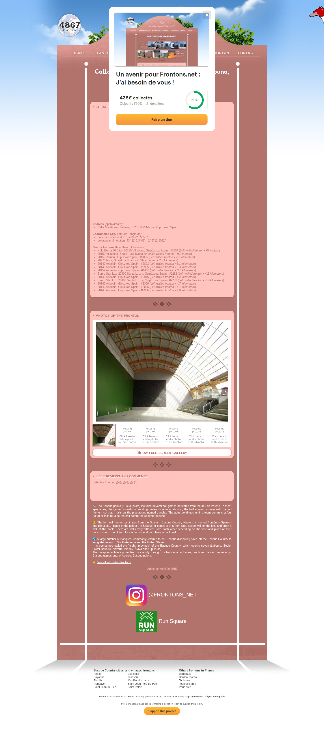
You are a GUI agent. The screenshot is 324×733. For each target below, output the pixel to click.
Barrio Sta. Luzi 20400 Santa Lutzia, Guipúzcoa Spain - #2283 (137, 280)
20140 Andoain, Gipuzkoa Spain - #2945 (123, 277)
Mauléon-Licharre (138, 680)
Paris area (185, 687)
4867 (69, 24)
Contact (246, 53)
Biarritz (98, 680)
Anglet (97, 673)
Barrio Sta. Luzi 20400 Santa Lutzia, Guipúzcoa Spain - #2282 (137, 273)
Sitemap (140, 696)
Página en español (215, 696)
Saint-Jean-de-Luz (105, 687)
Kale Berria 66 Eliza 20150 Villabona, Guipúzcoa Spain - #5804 (138, 250)
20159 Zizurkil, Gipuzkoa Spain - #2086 (123, 257)
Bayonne (99, 677)
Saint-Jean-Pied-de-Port (142, 683)
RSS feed (178, 696)
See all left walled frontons (114, 562)
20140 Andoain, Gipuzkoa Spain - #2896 (123, 287)
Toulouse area (187, 683)
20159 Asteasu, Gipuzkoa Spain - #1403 (123, 270)
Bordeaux (185, 673)
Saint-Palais (135, 687)
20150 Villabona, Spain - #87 (116, 253)
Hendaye (99, 683)
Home (79, 53)
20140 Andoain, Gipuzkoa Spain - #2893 (123, 263)
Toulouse (184, 680)
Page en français (194, 696)
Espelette (133, 673)
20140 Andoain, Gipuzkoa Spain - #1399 (123, 283)
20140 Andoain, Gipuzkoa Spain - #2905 (123, 267)
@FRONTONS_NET (172, 595)
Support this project (162, 711)
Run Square (172, 621)
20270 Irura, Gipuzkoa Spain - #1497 (121, 260)
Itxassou (133, 677)
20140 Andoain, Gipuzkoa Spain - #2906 (123, 290)
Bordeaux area (188, 677)
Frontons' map (153, 696)
